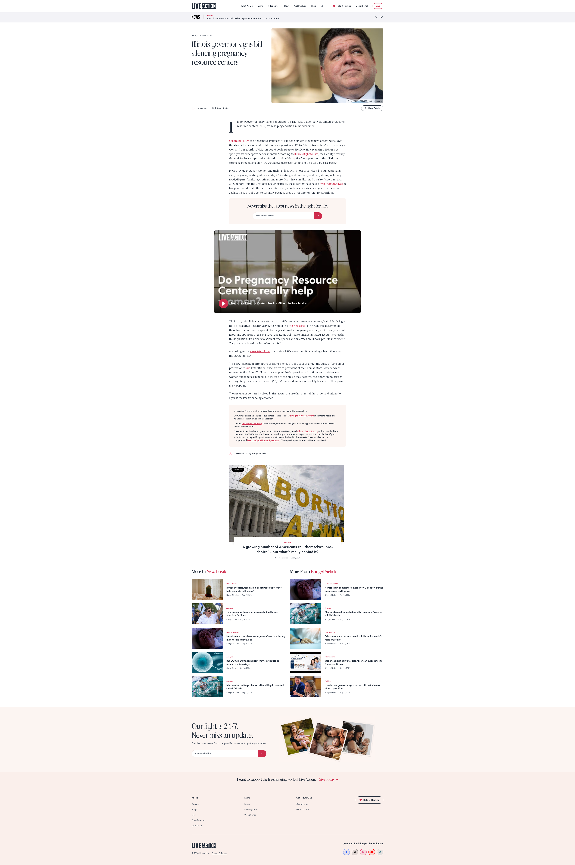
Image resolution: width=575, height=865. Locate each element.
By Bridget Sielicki (221, 108)
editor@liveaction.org (252, 423)
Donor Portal (362, 6)
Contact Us (197, 825)
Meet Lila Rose (303, 809)
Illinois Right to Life (306, 154)
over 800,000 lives (331, 184)
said (247, 368)
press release (297, 326)
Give (378, 6)
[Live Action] (204, 6)
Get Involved (300, 6)
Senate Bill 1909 (239, 141)
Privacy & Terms (219, 853)
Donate (195, 804)
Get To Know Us (304, 798)
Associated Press (260, 351)
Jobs (194, 815)
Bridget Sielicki (324, 571)
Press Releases (198, 820)
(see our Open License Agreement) (263, 440)
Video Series (273, 6)
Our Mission (302, 804)
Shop (313, 6)
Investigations (251, 809)
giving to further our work (302, 416)
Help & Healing (343, 6)
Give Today (327, 779)
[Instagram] (381, 17)
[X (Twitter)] (376, 17)
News (286, 6)
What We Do (247, 6)
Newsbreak (201, 108)
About (195, 798)
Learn (260, 6)
